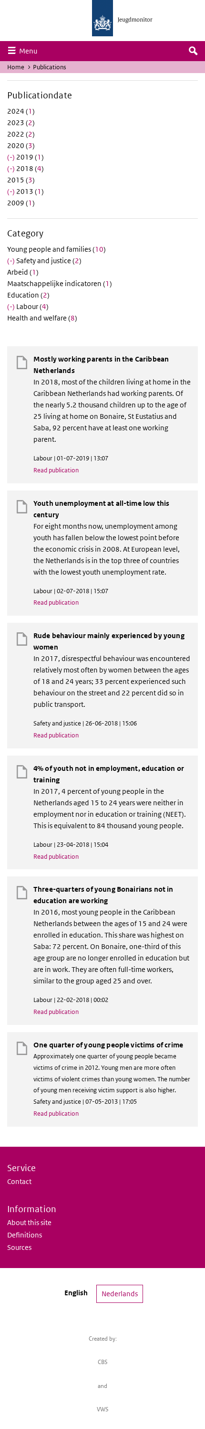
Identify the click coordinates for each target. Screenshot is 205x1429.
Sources (19, 1247)
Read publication (56, 470)
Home (15, 67)
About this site (29, 1222)
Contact (19, 1181)
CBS (103, 1362)
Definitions (24, 1234)
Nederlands (120, 1293)
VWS (103, 1409)
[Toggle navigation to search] (193, 51)
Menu (30, 50)
